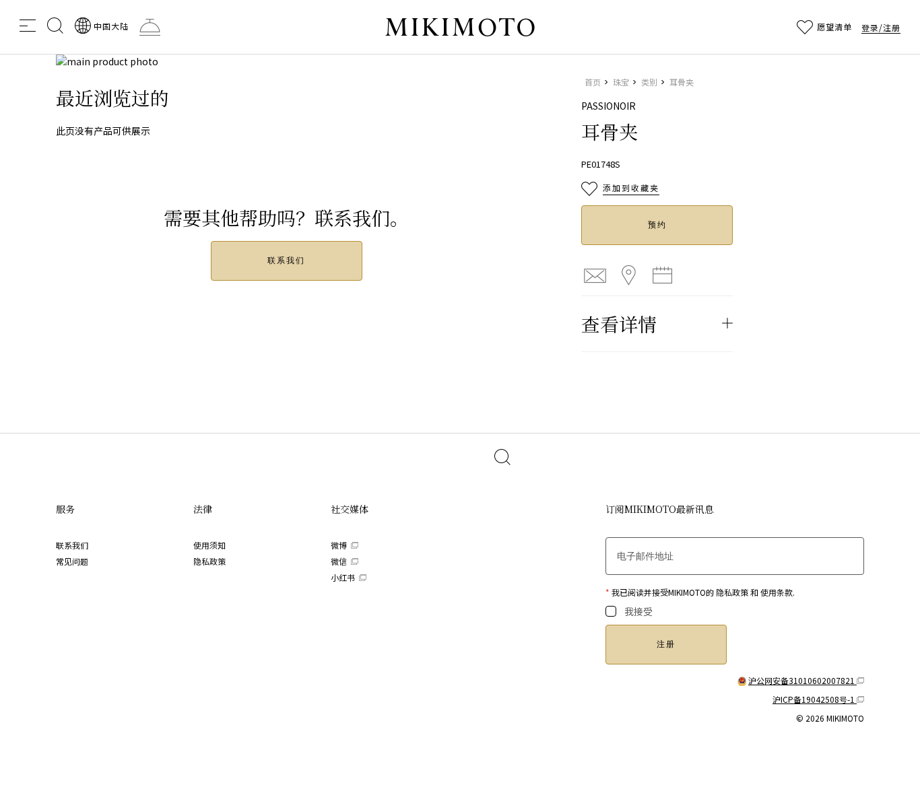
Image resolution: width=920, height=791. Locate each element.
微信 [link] (340, 561)
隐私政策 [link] (209, 561)
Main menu (28, 26)
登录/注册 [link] (880, 27)
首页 (593, 82)
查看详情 (619, 324)
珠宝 (621, 82)
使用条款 (776, 592)
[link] (102, 26)
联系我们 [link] (72, 545)
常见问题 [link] (72, 561)
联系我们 (286, 260)
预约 (657, 225)
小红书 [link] (344, 577)
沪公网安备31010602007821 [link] (802, 680)
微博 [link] (340, 545)
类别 (649, 82)
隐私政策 (732, 592)
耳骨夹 (681, 82)
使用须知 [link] (209, 545)
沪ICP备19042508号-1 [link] (815, 699)
